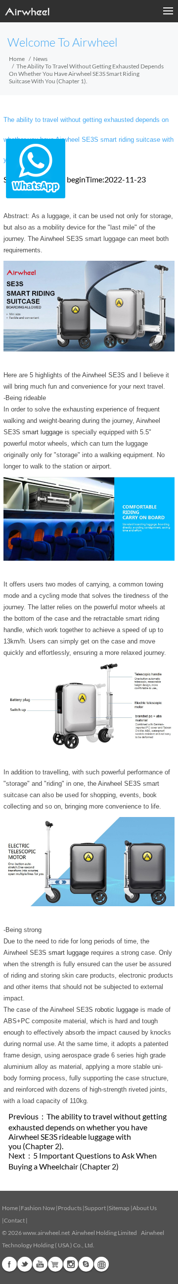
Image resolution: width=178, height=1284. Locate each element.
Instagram (70, 1264)
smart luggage (42, 432)
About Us (145, 1208)
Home (17, 58)
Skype (86, 1264)
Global (101, 1264)
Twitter (24, 1264)
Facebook (9, 1264)
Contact (14, 1220)
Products (70, 1208)
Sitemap (119, 1208)
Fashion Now (38, 1208)
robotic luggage (116, 1009)
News (40, 58)
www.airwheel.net (46, 1232)
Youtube (40, 1264)
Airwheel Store (55, 1264)
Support (95, 1208)
